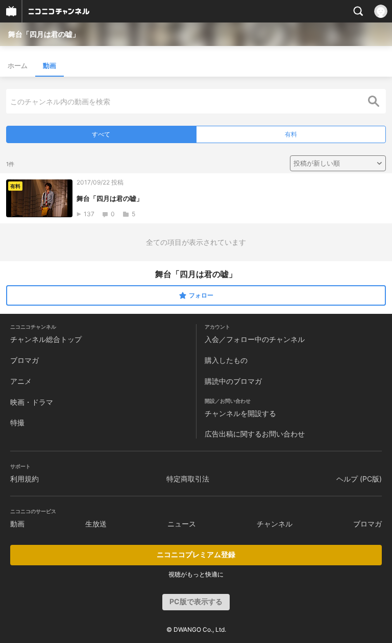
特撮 (17, 422)
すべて (101, 134)
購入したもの (226, 360)
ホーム (18, 65)
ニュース (181, 523)
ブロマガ (24, 360)
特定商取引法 (187, 478)
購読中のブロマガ (233, 381)
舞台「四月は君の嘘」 (44, 34)
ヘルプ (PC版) (359, 478)
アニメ (21, 381)
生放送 (96, 523)
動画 (49, 65)
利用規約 (24, 478)
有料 (291, 134)
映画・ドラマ (31, 402)
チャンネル (274, 523)
